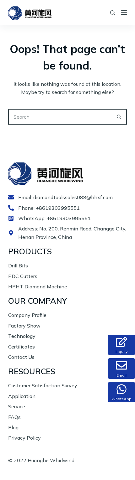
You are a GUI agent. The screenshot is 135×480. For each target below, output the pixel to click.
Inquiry (121, 351)
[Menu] (124, 12)
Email (121, 375)
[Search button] (119, 117)
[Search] (112, 12)
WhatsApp (121, 398)
